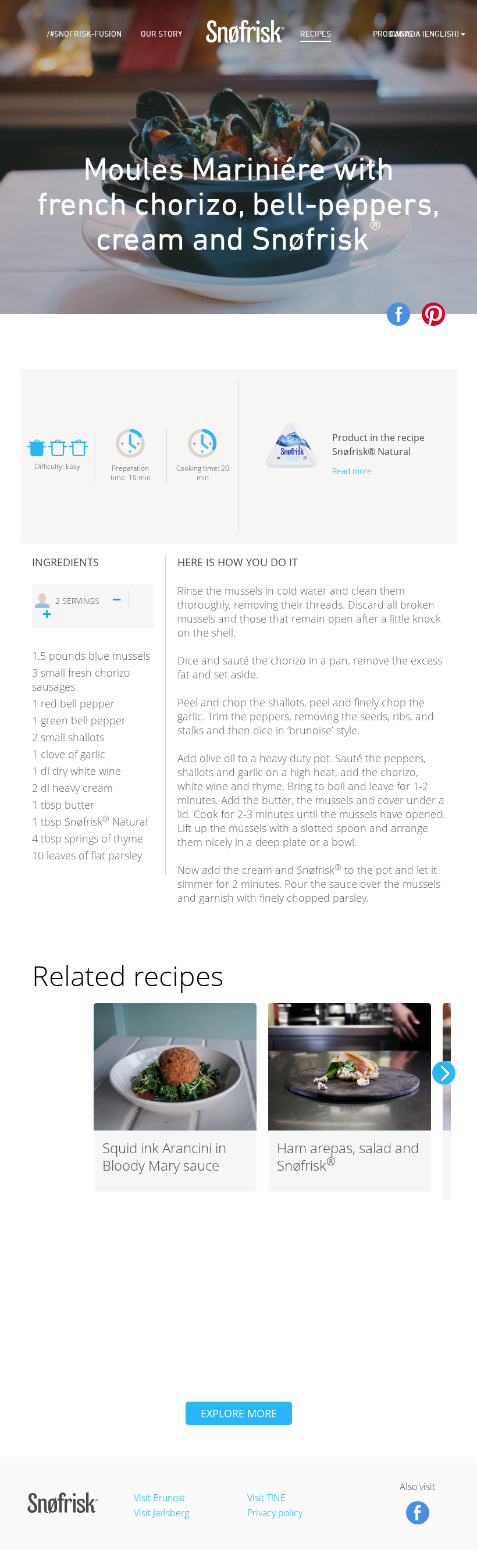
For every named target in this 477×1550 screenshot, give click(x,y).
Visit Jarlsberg (161, 1512)
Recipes (315, 34)
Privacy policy (274, 1512)
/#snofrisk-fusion (84, 34)
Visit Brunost (159, 1497)
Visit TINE (266, 1497)
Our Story (161, 34)
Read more (352, 471)
